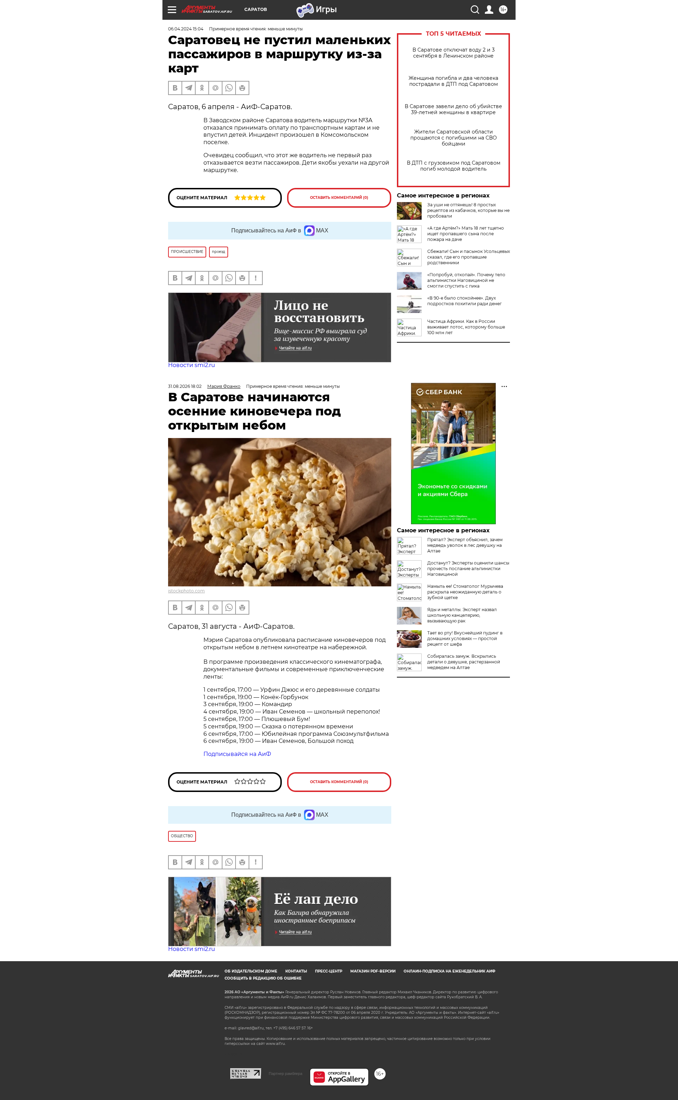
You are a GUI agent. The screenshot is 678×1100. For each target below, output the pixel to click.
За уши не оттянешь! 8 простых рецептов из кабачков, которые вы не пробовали (468, 210)
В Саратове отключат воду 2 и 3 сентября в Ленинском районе (453, 53)
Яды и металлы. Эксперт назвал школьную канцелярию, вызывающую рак (462, 615)
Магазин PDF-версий (373, 971)
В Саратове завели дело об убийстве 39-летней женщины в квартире (453, 110)
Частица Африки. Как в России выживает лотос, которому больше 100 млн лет (466, 327)
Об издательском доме (251, 971)
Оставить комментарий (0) (339, 197)
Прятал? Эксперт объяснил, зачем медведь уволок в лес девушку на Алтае (464, 545)
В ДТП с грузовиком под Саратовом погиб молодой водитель (453, 166)
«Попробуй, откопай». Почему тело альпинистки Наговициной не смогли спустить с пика (466, 280)
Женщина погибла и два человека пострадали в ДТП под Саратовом (453, 81)
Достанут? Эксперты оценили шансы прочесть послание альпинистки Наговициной (468, 568)
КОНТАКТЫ (296, 971)
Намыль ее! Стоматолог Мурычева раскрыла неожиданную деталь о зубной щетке (465, 592)
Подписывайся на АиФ (237, 754)
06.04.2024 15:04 (185, 28)
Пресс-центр (328, 971)
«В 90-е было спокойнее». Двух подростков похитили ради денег (464, 300)
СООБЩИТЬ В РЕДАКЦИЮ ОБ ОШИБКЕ (263, 978)
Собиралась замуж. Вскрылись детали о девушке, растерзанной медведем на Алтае (463, 662)
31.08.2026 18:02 (185, 386)
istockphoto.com (186, 590)
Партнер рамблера (285, 1073)
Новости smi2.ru (191, 365)
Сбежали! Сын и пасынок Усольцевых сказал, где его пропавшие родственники (468, 257)
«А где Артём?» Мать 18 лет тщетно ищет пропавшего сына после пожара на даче (465, 233)
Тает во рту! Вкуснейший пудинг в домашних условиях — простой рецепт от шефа (464, 638)
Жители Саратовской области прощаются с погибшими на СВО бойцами (453, 138)
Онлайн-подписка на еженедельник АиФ (449, 971)
